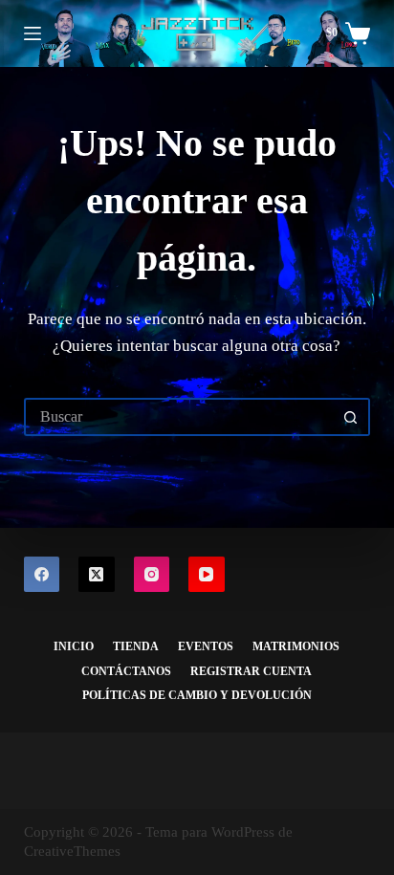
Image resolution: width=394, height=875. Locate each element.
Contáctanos (126, 671)
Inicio (74, 646)
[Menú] (32, 33)
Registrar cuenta (251, 671)
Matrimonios (295, 646)
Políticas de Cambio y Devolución (197, 695)
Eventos (205, 646)
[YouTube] (206, 575)
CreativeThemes (72, 851)
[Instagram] (152, 575)
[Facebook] (42, 575)
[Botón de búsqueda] (351, 417)
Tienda (136, 646)
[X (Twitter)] (96, 575)
